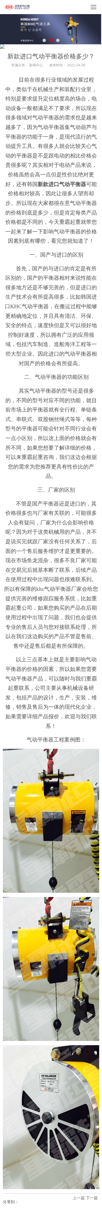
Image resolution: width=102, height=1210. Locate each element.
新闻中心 (36, 65)
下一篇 (92, 1198)
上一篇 (79, 1198)
